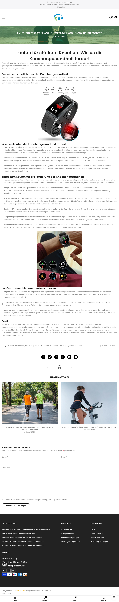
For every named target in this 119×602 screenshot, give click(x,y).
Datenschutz (66, 530)
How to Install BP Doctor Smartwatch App (18, 534)
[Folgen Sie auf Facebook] (4, 571)
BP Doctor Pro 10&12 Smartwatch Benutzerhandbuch (23, 545)
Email (64, 457)
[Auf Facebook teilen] (43, 357)
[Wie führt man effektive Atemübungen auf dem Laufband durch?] (48, 367)
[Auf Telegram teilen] (69, 357)
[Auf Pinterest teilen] (56, 357)
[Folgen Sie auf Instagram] (9, 571)
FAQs (93, 530)
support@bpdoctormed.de (62, 2)
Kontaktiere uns (97, 537)
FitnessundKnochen (16, 346)
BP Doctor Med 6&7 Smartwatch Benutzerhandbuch (23, 541)
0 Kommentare (108, 346)
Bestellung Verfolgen (99, 541)
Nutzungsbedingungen (70, 541)
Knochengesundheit (33, 346)
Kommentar (7, 467)
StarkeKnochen (75, 346)
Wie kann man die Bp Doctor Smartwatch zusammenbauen (26, 530)
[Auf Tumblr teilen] (63, 357)
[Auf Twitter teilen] (50, 357)
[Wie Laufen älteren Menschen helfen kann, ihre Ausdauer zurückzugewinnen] (71, 367)
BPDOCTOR (6, 593)
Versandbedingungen (70, 537)
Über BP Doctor (97, 534)
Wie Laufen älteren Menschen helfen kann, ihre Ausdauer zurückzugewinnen (30, 428)
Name (5, 457)
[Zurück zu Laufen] (59, 367)
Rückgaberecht (67, 534)
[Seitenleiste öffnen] (3, 304)
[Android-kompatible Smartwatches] (59, 259)
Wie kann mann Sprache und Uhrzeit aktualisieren (22, 537)
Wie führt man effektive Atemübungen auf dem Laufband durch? (89, 427)
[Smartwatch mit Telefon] (59, 114)
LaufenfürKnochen (50, 346)
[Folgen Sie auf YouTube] (13, 571)
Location (61, 7)
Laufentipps (63, 346)
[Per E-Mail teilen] (76, 357)
